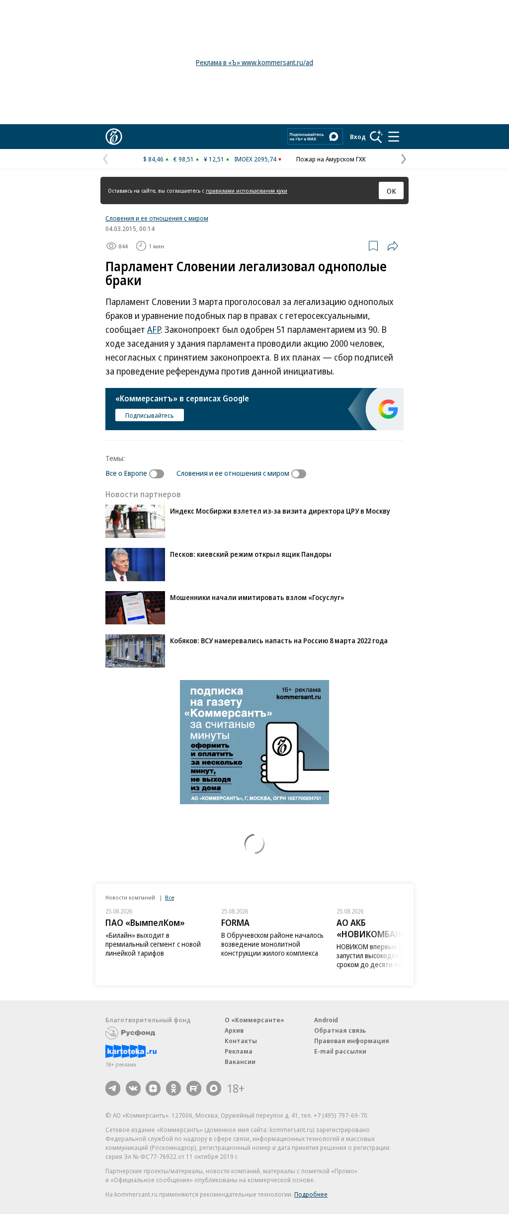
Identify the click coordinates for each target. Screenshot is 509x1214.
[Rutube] (193, 1088)
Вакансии (240, 1061)
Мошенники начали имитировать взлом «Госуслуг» (257, 597)
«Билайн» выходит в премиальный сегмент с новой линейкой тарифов (153, 944)
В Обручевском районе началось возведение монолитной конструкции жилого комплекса (272, 944)
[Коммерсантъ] (113, 136)
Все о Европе (126, 473)
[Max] (213, 1088)
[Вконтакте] (133, 1088)
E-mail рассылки (340, 1051)
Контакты (241, 1040)
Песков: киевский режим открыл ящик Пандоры (251, 554)
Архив (234, 1030)
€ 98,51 (183, 158)
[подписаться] (159, 473)
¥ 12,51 (214, 158)
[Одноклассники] (173, 1088)
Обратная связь (340, 1030)
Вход (358, 136)
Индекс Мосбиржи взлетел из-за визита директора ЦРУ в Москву (280, 511)
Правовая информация (351, 1040)
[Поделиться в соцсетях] (393, 246)
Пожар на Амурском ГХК (331, 158)
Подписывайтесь (149, 415)
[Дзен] (153, 1088)
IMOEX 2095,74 (255, 158)
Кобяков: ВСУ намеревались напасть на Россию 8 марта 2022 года (279, 640)
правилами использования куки (246, 190)
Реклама (239, 1051)
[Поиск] (376, 136)
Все (169, 897)
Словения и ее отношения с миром (156, 218)
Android (326, 1019)
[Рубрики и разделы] (393, 136)
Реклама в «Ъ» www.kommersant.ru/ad (254, 62)
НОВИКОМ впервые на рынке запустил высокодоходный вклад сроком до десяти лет (388, 955)
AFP (154, 329)
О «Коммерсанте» (254, 1019)
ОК (391, 191)
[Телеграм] (112, 1088)
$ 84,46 (153, 158)
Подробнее (311, 1194)
